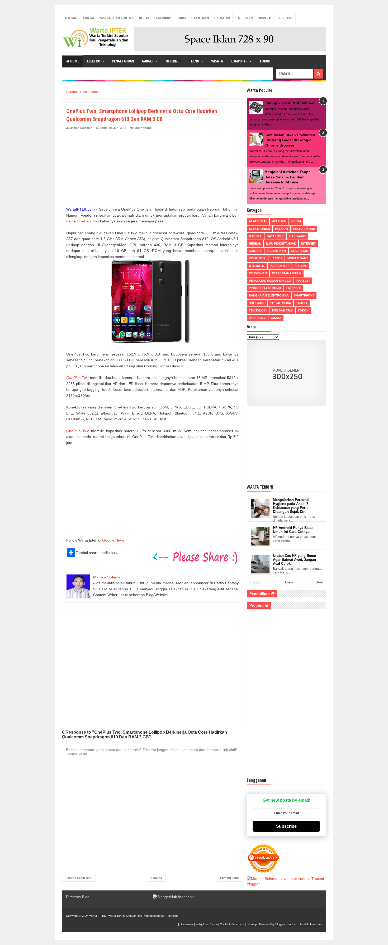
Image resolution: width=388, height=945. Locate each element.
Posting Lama (229, 877)
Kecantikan (200, 18)
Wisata (217, 61)
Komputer (239, 61)
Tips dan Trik (282, 310)
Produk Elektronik (265, 288)
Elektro (93, 61)
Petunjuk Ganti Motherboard (290, 103)
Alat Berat (258, 221)
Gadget (148, 61)
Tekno (194, 61)
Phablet (303, 280)
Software (257, 303)
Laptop (276, 258)
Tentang (71, 18)
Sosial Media (280, 303)
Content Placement (232, 924)
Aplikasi (279, 221)
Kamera (255, 250)
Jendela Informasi (310, 924)
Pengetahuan (123, 61)
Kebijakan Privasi (206, 924)
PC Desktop (279, 265)
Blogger (280, 924)
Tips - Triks (284, 18)
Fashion (281, 228)
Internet (173, 61)
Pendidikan (244, 18)
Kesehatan (222, 18)
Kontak (89, 18)
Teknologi (258, 310)
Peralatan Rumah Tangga (270, 280)
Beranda (156, 877)
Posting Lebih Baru (78, 877)
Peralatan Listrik (286, 273)
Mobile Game (297, 258)
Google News (113, 540)
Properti (264, 18)
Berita (144, 18)
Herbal (181, 18)
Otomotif (257, 265)
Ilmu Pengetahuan (281, 243)
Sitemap (252, 924)
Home (74, 61)
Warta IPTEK (97, 915)
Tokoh (264, 61)
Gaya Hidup (162, 18)
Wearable (257, 317)
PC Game (300, 265)
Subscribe (286, 826)
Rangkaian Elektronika (269, 295)
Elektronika (259, 228)
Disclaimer (186, 924)
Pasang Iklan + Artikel (117, 18)
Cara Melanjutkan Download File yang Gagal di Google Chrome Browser (289, 140)
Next (320, 582)
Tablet (301, 303)
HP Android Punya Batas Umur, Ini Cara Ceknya (293, 530)
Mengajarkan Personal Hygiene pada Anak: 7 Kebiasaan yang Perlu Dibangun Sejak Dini (291, 506)
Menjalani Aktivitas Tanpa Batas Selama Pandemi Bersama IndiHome (287, 177)
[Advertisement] (152, 169)
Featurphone (304, 228)
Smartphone (143, 127)
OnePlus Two (88, 221)
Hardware (297, 236)
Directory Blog (77, 897)
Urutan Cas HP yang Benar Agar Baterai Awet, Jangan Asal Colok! (294, 560)
